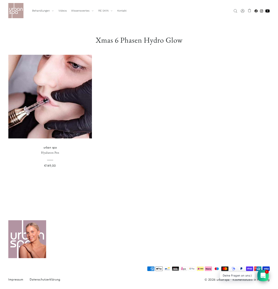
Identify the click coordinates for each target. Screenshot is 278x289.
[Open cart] (249, 10)
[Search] (235, 10)
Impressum (15, 279)
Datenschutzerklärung (45, 279)
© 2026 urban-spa (217, 279)
